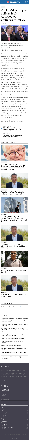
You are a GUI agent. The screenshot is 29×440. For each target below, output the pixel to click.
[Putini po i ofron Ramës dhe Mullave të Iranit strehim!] (14, 180)
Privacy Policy (5, 389)
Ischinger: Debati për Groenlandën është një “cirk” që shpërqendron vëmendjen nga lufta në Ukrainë (14, 167)
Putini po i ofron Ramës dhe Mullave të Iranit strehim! (12, 193)
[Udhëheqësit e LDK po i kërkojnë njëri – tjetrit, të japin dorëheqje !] (14, 233)
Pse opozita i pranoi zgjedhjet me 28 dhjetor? (13, 295)
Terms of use (5, 390)
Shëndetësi (15, 425)
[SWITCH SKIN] (25, 2)
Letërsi (15, 419)
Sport (15, 428)
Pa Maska (3, 292)
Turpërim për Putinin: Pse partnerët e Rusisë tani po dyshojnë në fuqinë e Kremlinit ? (14, 219)
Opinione (3, 162)
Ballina (4, 385)
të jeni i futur (20, 306)
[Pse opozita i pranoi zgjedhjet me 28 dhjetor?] (14, 283)
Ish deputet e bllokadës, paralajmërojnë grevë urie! (14, 357)
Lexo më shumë (5, 381)
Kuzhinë (15, 415)
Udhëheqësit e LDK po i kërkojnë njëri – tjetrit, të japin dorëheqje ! (14, 246)
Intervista (15, 412)
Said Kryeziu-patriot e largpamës (11, 345)
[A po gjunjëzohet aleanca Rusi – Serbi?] (14, 259)
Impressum (5, 386)
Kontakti (4, 388)
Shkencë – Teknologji (15, 427)
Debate (4, 407)
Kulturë (15, 413)
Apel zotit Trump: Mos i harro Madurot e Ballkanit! (14, 353)
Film (15, 410)
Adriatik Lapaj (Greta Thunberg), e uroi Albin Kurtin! (15, 349)
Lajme (3, 416)
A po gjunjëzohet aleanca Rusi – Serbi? (14, 271)
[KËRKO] (27, 2)
